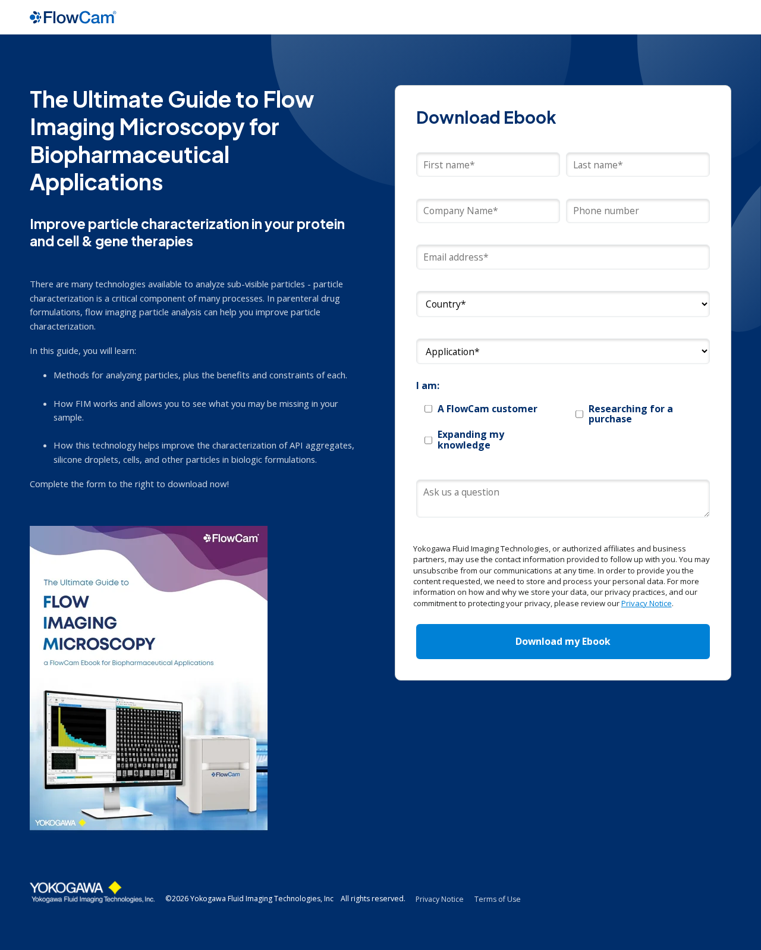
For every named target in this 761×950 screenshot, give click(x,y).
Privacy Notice (646, 603)
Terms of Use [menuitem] (497, 899)
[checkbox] (563, 427)
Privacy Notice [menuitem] (440, 899)
